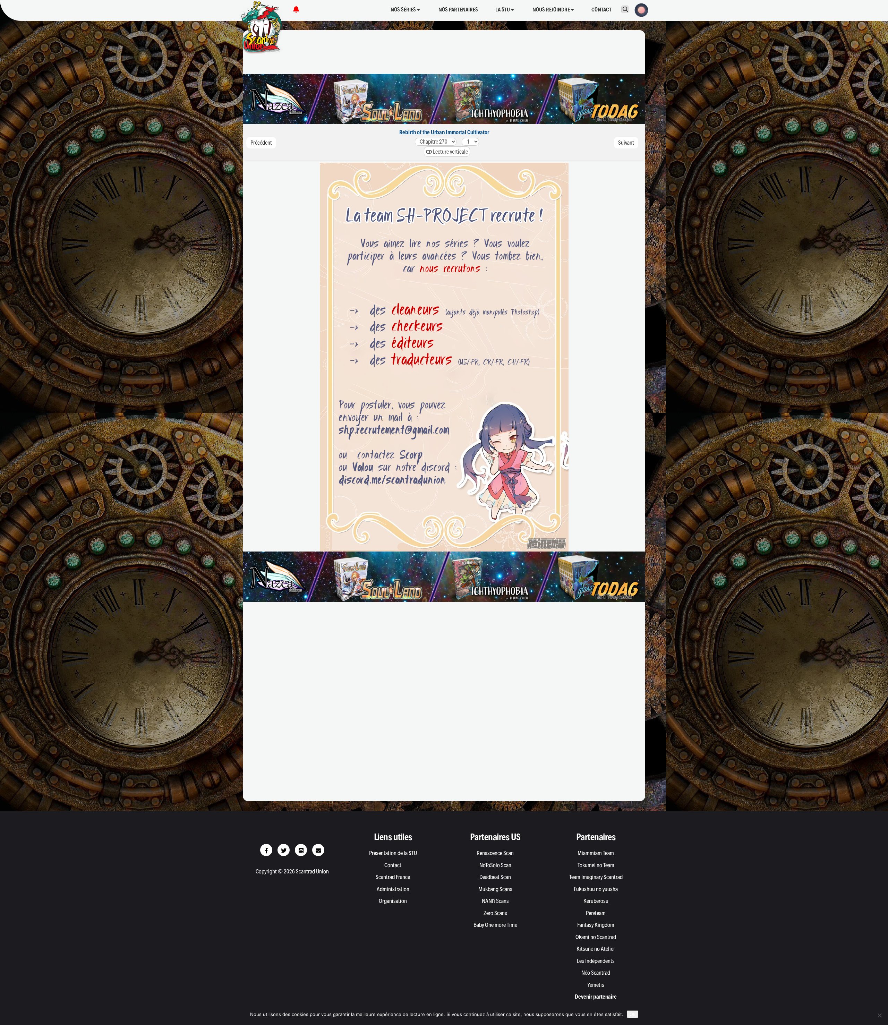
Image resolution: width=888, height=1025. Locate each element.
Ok (632, 1014)
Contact (601, 9)
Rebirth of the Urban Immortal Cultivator (444, 132)
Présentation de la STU (393, 853)
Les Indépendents (596, 961)
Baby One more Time (495, 925)
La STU (503, 9)
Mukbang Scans (495, 889)
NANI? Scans (495, 901)
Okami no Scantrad (595, 937)
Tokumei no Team (596, 865)
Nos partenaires (458, 9)
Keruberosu (595, 901)
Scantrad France (393, 877)
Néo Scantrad (595, 973)
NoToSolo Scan (495, 865)
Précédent (261, 142)
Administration (393, 889)
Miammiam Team (596, 853)
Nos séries (404, 9)
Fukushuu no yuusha (596, 889)
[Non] (879, 1015)
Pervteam (596, 913)
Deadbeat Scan (495, 877)
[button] (639, 9)
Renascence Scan (495, 853)
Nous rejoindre (551, 9)
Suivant (626, 142)
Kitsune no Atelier (596, 949)
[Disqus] (444, 705)
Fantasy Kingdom (595, 925)
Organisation (393, 901)
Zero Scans (495, 913)
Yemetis (595, 985)
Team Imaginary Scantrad (596, 877)
